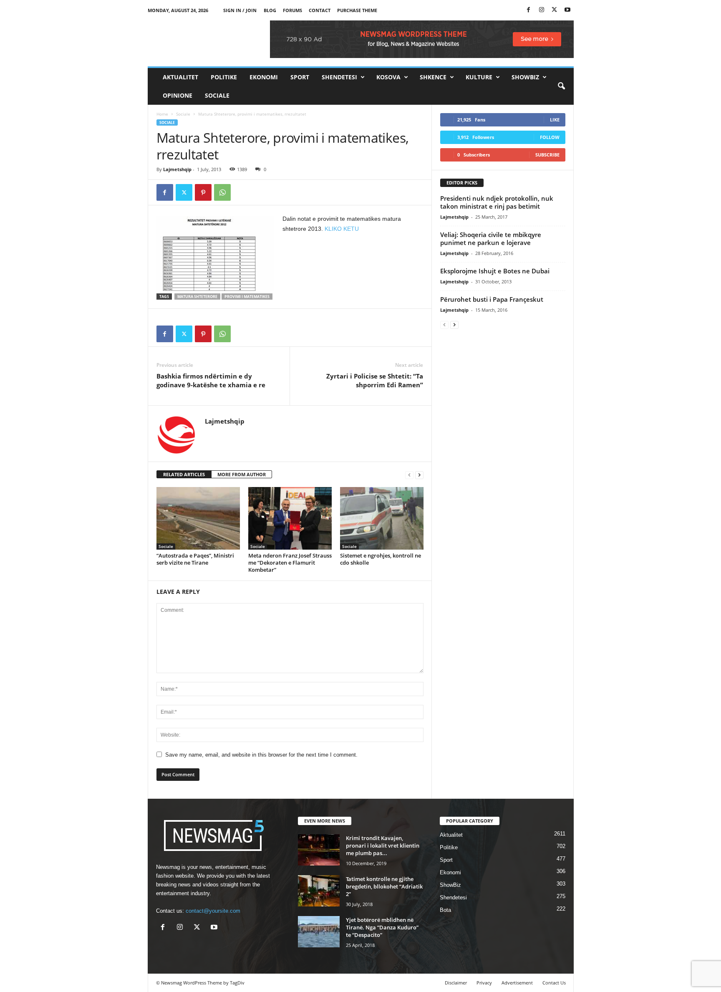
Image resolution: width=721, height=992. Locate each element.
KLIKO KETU (342, 228)
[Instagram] (542, 10)
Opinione (177, 95)
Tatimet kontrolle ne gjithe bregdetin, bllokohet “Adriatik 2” (384, 886)
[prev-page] (409, 474)
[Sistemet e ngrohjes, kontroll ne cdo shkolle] (382, 518)
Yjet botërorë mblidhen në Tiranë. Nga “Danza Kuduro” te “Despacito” (382, 927)
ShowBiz (525, 77)
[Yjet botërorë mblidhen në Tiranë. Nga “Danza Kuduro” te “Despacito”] (319, 931)
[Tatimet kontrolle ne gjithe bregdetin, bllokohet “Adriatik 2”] (319, 890)
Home (162, 114)
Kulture (479, 77)
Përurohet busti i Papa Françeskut (491, 299)
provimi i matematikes (247, 296)
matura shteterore (197, 296)
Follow (550, 137)
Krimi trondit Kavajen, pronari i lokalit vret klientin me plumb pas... (382, 845)
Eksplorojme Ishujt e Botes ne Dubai (495, 271)
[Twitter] (555, 10)
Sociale (217, 95)
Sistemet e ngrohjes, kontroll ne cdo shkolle (380, 559)
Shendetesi (339, 77)
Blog (270, 10)
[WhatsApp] (222, 192)
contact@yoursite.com (213, 911)
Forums (292, 10)
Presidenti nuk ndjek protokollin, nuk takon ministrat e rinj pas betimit (496, 202)
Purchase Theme (357, 10)
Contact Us (554, 982)
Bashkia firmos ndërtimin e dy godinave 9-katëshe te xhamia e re (210, 380)
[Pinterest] (203, 192)
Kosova (388, 77)
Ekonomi (264, 77)
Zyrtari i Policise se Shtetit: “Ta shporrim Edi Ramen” (374, 380)
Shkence (433, 77)
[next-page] (419, 474)
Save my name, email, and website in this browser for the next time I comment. (261, 755)
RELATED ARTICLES (184, 474)
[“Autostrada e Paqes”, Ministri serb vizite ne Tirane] (198, 518)
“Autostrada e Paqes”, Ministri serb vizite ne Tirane (195, 559)
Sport (299, 77)
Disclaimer (456, 982)
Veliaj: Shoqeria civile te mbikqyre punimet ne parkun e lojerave (490, 238)
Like (555, 119)
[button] (561, 86)
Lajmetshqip (177, 169)
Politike (224, 77)
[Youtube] (567, 10)
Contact (319, 10)
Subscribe (547, 154)
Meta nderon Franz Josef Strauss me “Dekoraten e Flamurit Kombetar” (290, 562)
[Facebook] (529, 10)
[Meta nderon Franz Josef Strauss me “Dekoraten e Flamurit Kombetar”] (290, 518)
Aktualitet (180, 77)
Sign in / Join (240, 10)
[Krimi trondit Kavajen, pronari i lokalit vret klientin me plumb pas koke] (319, 850)
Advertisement (517, 982)
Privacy (484, 982)
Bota (445, 910)
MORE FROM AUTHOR (241, 474)
